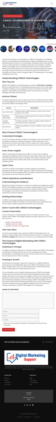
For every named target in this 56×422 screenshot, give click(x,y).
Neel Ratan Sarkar (15, 27)
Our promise (7, 384)
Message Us (49, 342)
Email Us (29, 394)
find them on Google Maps (20, 226)
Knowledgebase (34, 382)
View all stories (51, 44)
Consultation (7, 382)
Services (6, 380)
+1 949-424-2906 (16, 222)
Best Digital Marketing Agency (13, 16)
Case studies (33, 380)
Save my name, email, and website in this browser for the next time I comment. (25, 324)
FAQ (31, 384)
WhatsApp (28, 392)
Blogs (31, 378)
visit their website (17, 224)
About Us (6, 378)
